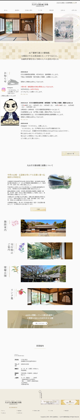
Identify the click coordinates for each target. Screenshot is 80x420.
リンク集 (40, 10)
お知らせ (63, 10)
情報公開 (51, 10)
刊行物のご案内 (28, 10)
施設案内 (17, 10)
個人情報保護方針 (13, 407)
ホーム (5, 10)
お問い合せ (74, 10)
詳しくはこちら (24, 94)
